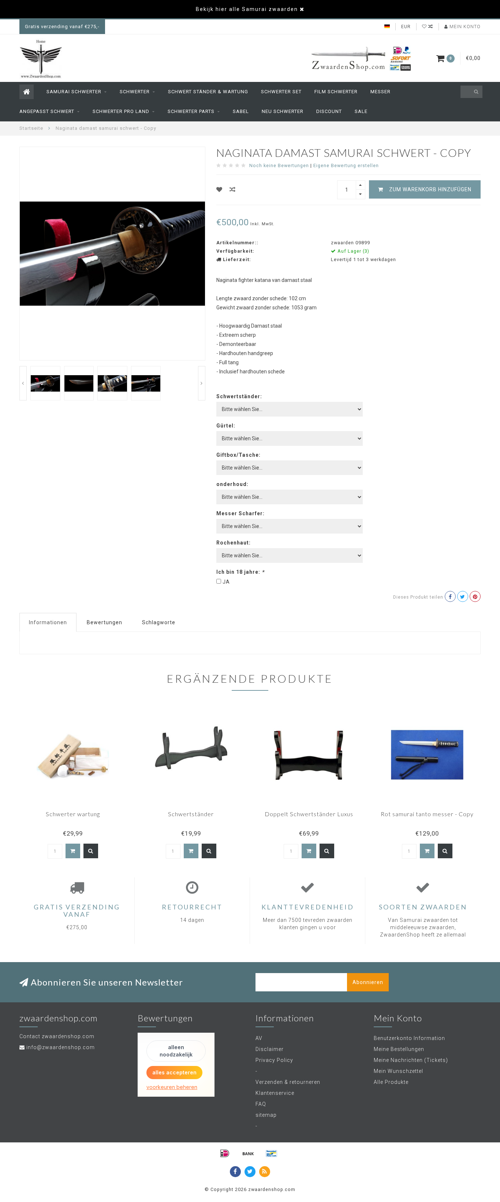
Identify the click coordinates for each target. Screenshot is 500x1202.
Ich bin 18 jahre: (240, 572)
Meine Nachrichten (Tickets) (411, 1060)
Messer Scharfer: (240, 513)
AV (258, 1038)
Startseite (31, 128)
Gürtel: (225, 426)
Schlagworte (158, 622)
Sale (361, 111)
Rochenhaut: (233, 543)
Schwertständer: (239, 396)
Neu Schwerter (282, 111)
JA (226, 582)
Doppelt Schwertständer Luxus (309, 813)
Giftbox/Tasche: (238, 455)
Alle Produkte (391, 1082)
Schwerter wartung (73, 813)
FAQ (260, 1104)
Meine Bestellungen (399, 1049)
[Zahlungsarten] (225, 1153)
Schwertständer (191, 813)
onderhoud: (232, 484)
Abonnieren (367, 982)
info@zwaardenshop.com (60, 1047)
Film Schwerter (336, 91)
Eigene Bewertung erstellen (346, 165)
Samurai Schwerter (73, 91)
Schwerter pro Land (121, 111)
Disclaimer (269, 1049)
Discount (329, 111)
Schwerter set (281, 91)
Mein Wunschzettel (398, 1071)
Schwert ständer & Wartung (208, 91)
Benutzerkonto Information (409, 1038)
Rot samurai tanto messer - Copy (427, 813)
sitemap (266, 1115)
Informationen (48, 622)
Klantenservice (274, 1093)
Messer (380, 91)
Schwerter (135, 91)
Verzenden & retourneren (287, 1082)
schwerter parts (191, 111)
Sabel (241, 111)
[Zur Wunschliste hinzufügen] (219, 189)
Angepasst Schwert (46, 111)
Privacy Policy (274, 1060)
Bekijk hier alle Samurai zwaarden (247, 9)
